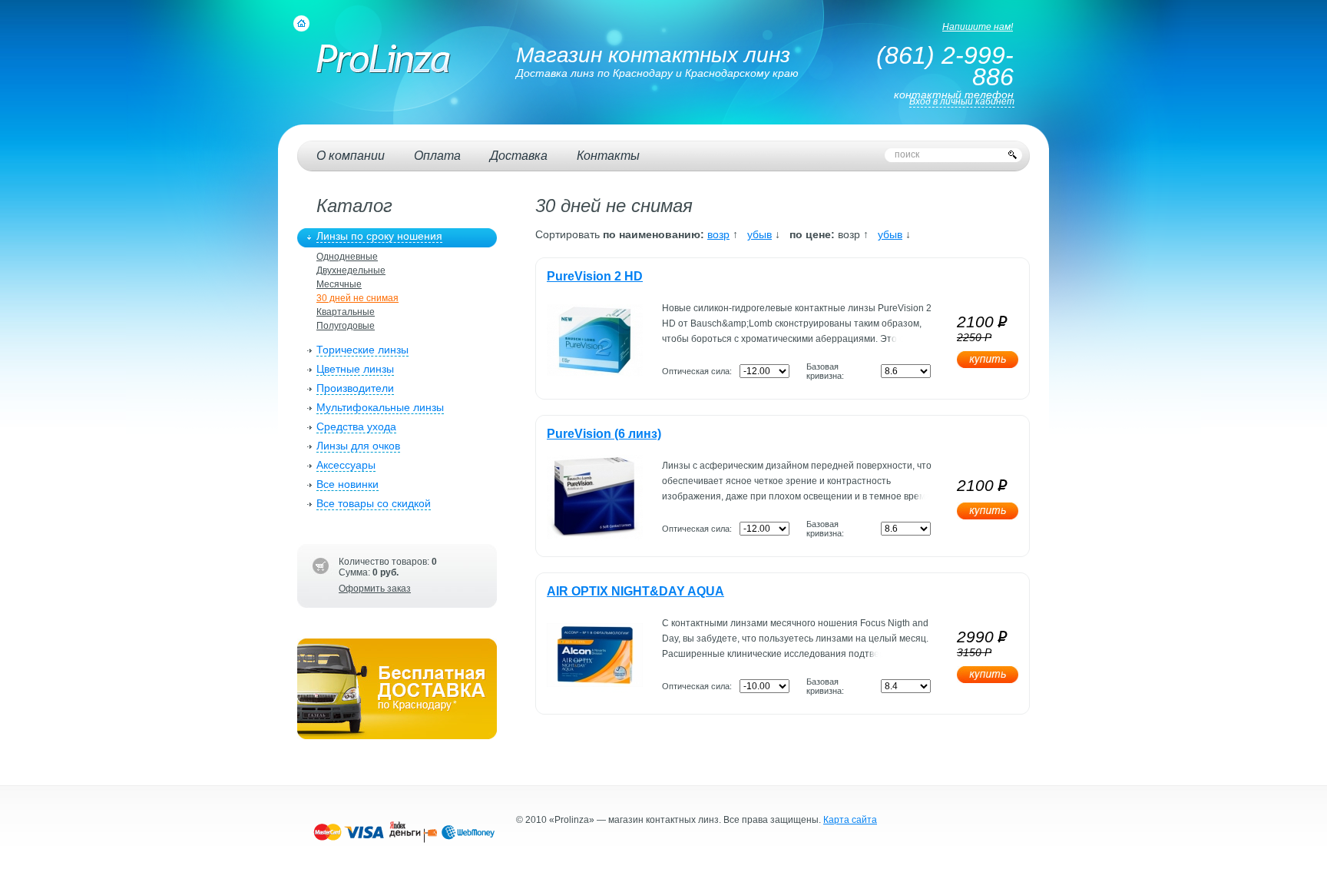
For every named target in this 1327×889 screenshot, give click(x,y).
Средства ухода (356, 426)
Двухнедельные (351, 270)
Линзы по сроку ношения (379, 236)
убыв (759, 234)
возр (718, 234)
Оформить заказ (375, 588)
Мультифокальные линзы (380, 407)
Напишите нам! (977, 27)
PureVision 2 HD (595, 276)
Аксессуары (346, 465)
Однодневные (347, 256)
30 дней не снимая (357, 298)
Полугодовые (345, 325)
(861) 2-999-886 (945, 66)
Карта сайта (850, 819)
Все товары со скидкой (373, 503)
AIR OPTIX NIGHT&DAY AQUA (635, 591)
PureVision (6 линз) (604, 433)
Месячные (339, 284)
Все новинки (347, 484)
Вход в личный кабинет (961, 101)
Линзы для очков (358, 446)
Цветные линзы (355, 369)
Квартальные (345, 312)
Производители (355, 388)
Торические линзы (362, 349)
